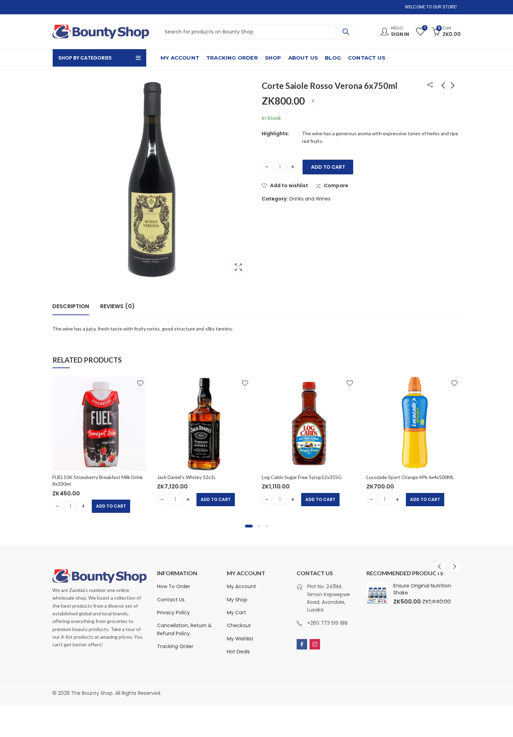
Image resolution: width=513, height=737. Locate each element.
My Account (241, 586)
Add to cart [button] (111, 506)
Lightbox (238, 267)
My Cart (236, 612)
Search (346, 31)
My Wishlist (240, 638)
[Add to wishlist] (140, 383)
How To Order (173, 586)
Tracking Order (175, 646)
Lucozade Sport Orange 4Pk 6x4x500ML (410, 477)
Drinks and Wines (309, 198)
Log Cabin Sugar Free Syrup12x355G (302, 477)
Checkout (239, 625)
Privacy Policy (173, 612)
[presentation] (439, 566)
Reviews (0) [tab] (117, 306)
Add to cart (328, 167)
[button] (249, 526)
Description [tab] (70, 306)
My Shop (237, 599)
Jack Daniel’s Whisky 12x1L (186, 477)
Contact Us (171, 599)
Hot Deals (238, 651)
